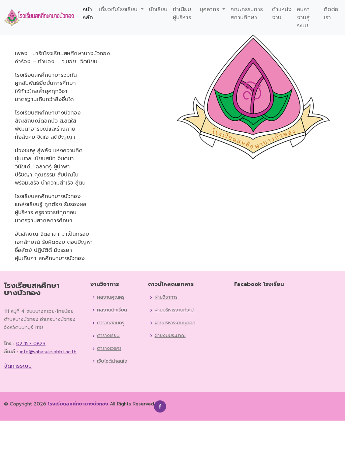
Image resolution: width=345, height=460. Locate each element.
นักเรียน (158, 9)
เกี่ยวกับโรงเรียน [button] (119, 9)
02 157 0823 (30, 343)
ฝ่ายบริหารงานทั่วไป (174, 310)
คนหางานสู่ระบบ (303, 17)
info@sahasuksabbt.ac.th (48, 351)
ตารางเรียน (108, 335)
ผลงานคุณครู (110, 297)
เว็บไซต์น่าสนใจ (112, 361)
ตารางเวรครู (109, 348)
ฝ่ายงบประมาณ (170, 335)
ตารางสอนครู (110, 323)
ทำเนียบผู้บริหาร (182, 13)
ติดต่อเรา (331, 13)
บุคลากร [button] (210, 9)
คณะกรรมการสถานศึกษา (246, 13)
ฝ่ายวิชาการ (166, 297)
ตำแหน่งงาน (281, 13)
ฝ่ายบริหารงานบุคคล (175, 323)
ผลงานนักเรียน (112, 310)
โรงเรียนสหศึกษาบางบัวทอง (78, 403)
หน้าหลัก (88, 13)
